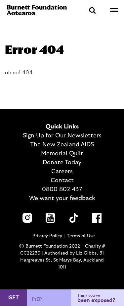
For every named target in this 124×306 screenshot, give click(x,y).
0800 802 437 (62, 189)
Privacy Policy (47, 236)
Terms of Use (81, 236)
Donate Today (62, 163)
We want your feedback (62, 198)
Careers (62, 172)
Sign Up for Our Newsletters (62, 136)
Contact (62, 181)
